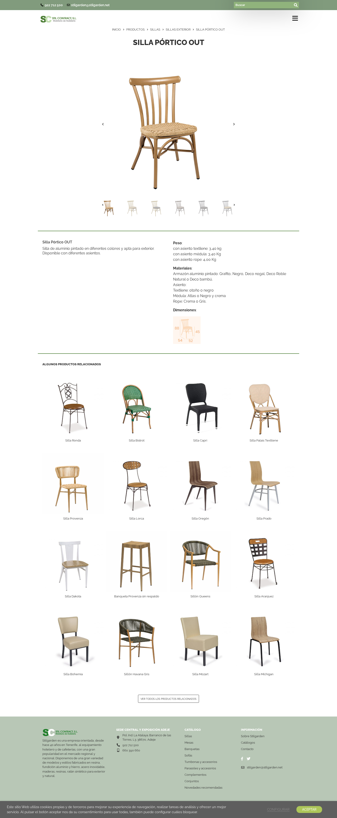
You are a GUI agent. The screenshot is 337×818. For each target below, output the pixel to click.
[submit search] (296, 5)
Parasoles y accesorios (200, 768)
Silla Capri (200, 440)
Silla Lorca (136, 518)
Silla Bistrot (136, 440)
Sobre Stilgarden (253, 736)
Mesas (189, 742)
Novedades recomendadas (203, 787)
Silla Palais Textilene (264, 440)
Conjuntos (192, 781)
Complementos (195, 774)
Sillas (188, 736)
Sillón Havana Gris (136, 674)
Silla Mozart (200, 674)
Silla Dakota (73, 596)
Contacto (247, 749)
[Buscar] (263, 5)
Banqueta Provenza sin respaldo (136, 596)
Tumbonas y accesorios (201, 762)
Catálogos (248, 742)
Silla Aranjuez (263, 596)
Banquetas (192, 749)
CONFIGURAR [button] (278, 809)
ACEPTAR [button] (309, 809)
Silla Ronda (73, 440)
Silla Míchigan (263, 674)
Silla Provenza (73, 518)
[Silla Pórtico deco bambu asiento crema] (168, 124)
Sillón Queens (200, 596)
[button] (103, 124)
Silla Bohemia (73, 674)
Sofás (188, 755)
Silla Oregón (200, 518)
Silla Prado (264, 518)
